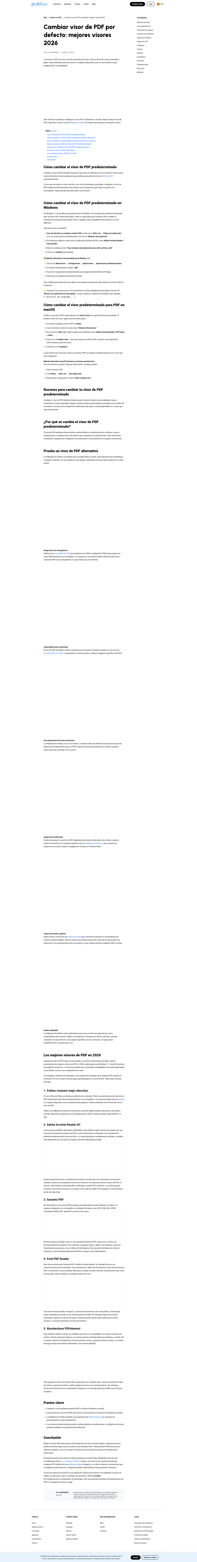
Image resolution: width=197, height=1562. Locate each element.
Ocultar (54, 131)
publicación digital (75, 1464)
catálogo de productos (94, 843)
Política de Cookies (141, 1535)
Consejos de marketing (145, 34)
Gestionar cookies (150, 1557)
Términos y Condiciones (143, 1527)
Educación (140, 68)
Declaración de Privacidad (143, 1531)
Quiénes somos (37, 1527)
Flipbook (69, 1523)
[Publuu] (39, 4)
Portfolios (140, 61)
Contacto (103, 1531)
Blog (45, 17)
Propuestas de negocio (145, 30)
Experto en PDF (55, 17)
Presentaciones (142, 65)
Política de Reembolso (142, 1539)
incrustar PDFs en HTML (54, 653)
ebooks (121, 1099)
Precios (34, 1543)
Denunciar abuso (140, 1543)
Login (151, 4)
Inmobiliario (141, 57)
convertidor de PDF (62, 553)
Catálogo (69, 1527)
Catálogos (140, 45)
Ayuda (102, 1527)
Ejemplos (35, 1535)
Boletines (140, 72)
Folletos (140, 49)
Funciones (35, 1531)
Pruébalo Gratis (137, 4)
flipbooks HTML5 (78, 122)
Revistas (140, 53)
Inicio (34, 1523)
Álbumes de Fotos (143, 22)
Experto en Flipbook (144, 38)
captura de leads (74, 937)
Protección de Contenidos (143, 1523)
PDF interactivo (95, 1417)
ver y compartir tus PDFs (70, 1461)
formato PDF (108, 176)
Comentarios (36, 1539)
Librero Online (71, 1535)
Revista (68, 1531)
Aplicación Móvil (72, 1539)
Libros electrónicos (144, 26)
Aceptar (135, 1557)
